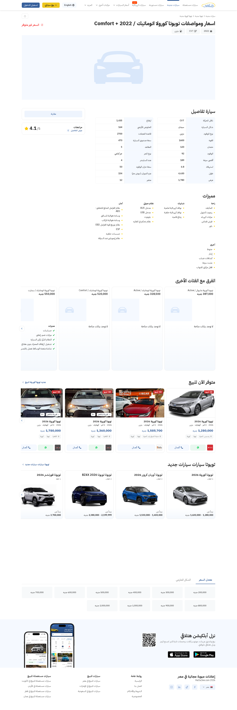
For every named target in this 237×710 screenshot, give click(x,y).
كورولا (188, 436)
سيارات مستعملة (190, 5)
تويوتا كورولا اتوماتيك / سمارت (41, 290)
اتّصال (177, 447)
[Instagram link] (171, 687)
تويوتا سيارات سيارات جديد (37, 464)
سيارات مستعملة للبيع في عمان (37, 696)
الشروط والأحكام (134, 691)
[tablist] (118, 580)
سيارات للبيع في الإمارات (89, 686)
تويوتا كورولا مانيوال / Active (200, 290)
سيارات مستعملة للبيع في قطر (38, 691)
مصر (207, 687)
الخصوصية (137, 696)
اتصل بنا (138, 686)
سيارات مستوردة (156, 5)
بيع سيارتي (49, 5)
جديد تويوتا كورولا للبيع (35, 382)
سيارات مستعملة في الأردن (39, 686)
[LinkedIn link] (179, 687)
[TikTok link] (187, 687)
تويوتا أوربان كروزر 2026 (148, 475)
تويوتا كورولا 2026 (202, 475)
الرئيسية (138, 681)
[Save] (170, 392)
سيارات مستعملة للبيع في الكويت (36, 681)
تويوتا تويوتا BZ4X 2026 (97, 475)
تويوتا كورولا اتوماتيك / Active (147, 290)
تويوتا (194, 436)
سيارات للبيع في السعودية (89, 691)
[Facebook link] (194, 687)
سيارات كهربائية (139, 5)
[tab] (205, 580)
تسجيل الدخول (31, 5)
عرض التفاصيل (76, 130)
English (68, 5)
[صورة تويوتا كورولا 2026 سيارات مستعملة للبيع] (191, 403)
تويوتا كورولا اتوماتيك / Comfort (93, 290)
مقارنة (53, 114)
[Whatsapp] (198, 447)
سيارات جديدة (173, 5)
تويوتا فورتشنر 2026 (49, 475)
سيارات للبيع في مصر (91, 681)
